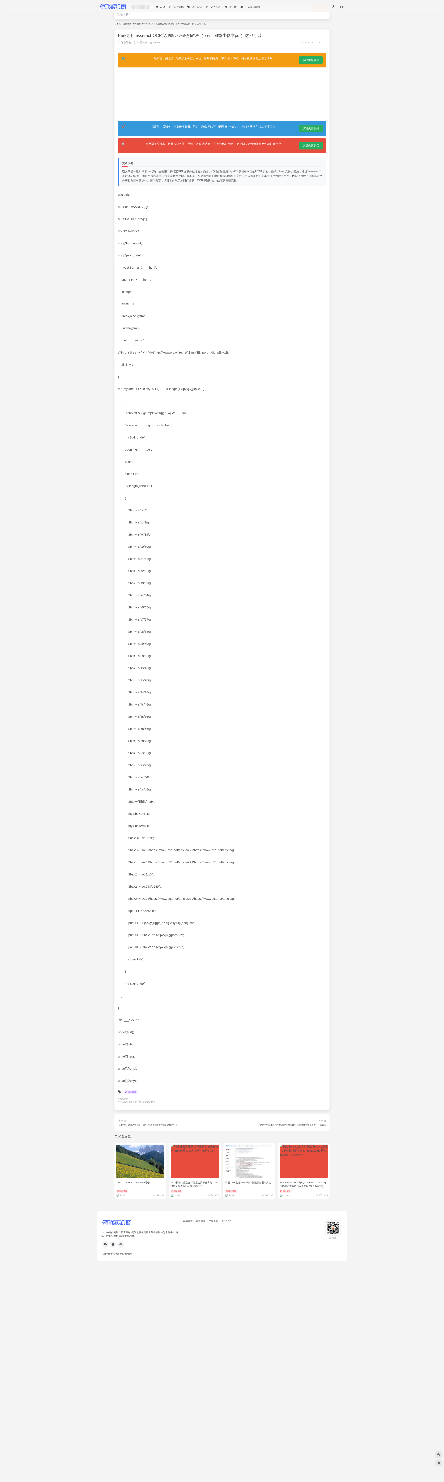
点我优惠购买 (310, 60)
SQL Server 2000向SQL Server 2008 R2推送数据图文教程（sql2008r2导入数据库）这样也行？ (303, 1186)
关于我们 (226, 1221)
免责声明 (201, 1221)
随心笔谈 (127, 24)
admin (156, 42)
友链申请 (188, 1221)
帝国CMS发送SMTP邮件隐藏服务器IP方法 (248, 1182)
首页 (119, 24)
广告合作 (213, 1221)
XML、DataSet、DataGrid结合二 (134, 1182)
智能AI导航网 (126, 1254)
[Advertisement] (222, 94)
